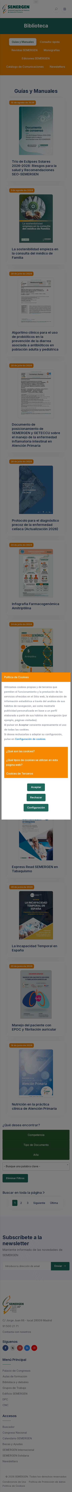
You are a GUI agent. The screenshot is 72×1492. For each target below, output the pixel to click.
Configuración (36, 807)
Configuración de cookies (30, 739)
